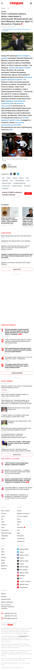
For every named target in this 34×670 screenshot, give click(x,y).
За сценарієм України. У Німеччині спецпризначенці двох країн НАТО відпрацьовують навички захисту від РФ (14, 435)
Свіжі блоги (6, 233)
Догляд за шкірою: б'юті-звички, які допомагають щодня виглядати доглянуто (16, 386)
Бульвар (5, 205)
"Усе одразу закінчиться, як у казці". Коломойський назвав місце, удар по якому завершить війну (17, 365)
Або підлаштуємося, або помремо (16, 241)
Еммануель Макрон (17, 185)
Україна (9, 178)
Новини (3, 507)
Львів (2, 551)
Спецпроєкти (20, 541)
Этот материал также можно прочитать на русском (16, 30)
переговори (5, 180)
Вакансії (3, 593)
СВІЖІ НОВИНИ (7, 381)
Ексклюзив (20, 527)
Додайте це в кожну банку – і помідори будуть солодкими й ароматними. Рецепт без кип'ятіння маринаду (17, 471)
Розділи (19, 507)
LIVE (18, 524)
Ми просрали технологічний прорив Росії (16, 236)
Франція (21, 178)
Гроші (2, 516)
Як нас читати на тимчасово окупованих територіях (7, 606)
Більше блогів (17, 269)
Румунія (15, 178)
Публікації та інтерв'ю (23, 513)
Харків (3, 560)
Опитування (20, 535)
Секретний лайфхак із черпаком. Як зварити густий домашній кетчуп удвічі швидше (18, 488)
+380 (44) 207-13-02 (10, 616)
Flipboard (22, 575)
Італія (27, 178)
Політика (3, 513)
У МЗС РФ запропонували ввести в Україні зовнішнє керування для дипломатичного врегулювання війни (18, 341)
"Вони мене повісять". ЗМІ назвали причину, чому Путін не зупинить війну (19, 443)
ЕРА (11, 130)
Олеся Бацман (24, 569)
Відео (18, 533)
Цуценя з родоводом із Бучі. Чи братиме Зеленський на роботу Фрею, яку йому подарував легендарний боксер (18, 480)
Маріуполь (4, 565)
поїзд (28, 180)
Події (8, 8)
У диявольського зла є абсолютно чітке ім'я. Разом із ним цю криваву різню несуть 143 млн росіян (17, 255)
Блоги (18, 519)
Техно (3, 527)
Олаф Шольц (5, 188)
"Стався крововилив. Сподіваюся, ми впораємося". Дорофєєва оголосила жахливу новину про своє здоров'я (16, 496)
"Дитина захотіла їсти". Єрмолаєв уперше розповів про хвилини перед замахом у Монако (16, 450)
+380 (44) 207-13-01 (10, 613)
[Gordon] (16, 3)
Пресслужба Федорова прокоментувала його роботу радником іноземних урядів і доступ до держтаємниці (18, 350)
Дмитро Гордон (24, 549)
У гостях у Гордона (22, 516)
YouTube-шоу (21, 538)
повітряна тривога (6, 183)
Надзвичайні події (6, 533)
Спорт (3, 521)
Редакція (3, 596)
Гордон (3, 8)
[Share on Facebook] (11, 174)
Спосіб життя (5, 530)
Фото (18, 530)
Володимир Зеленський (19, 183)
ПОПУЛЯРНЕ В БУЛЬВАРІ (10, 458)
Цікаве (3, 538)
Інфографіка (4, 535)
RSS (21, 578)
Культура (3, 524)
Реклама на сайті (6, 599)
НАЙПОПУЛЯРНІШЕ (8, 325)
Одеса (3, 554)
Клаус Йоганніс (6, 185)
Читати (28, 193)
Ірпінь (11, 180)
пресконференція (20, 180)
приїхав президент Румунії (19, 68)
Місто (2, 545)
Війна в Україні (5, 510)
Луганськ (3, 568)
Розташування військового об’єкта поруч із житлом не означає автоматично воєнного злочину (15, 247)
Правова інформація (7, 602)
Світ (2, 519)
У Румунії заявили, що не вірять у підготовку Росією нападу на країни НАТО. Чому (15, 415)
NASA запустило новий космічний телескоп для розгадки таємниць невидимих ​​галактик (16, 429)
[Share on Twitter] (14, 174)
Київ (3, 178)
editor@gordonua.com (10, 618)
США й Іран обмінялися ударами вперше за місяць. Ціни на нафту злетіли (14, 395)
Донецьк (3, 557)
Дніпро (3, 563)
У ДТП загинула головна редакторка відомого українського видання (16, 463)
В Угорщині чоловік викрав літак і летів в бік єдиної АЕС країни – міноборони (18, 357)
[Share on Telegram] (18, 174)
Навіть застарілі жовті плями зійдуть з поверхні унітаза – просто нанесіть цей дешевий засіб (9, 220)
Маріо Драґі (27, 185)
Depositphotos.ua (23, 636)
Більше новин (17, 454)
